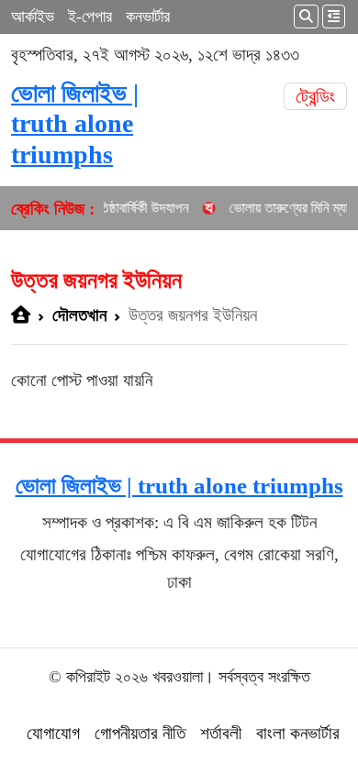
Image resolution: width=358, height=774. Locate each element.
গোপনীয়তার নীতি (140, 733)
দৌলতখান (79, 315)
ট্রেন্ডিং (315, 96)
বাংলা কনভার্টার (298, 733)
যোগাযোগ (53, 733)
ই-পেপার (90, 16)
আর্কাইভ (32, 16)
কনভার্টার (148, 16)
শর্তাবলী (220, 733)
